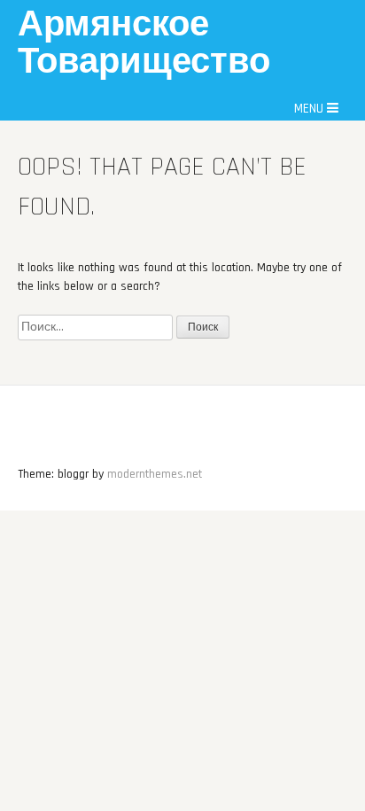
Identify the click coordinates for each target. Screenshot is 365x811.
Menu (310, 108)
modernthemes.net (154, 474)
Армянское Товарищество (144, 44)
